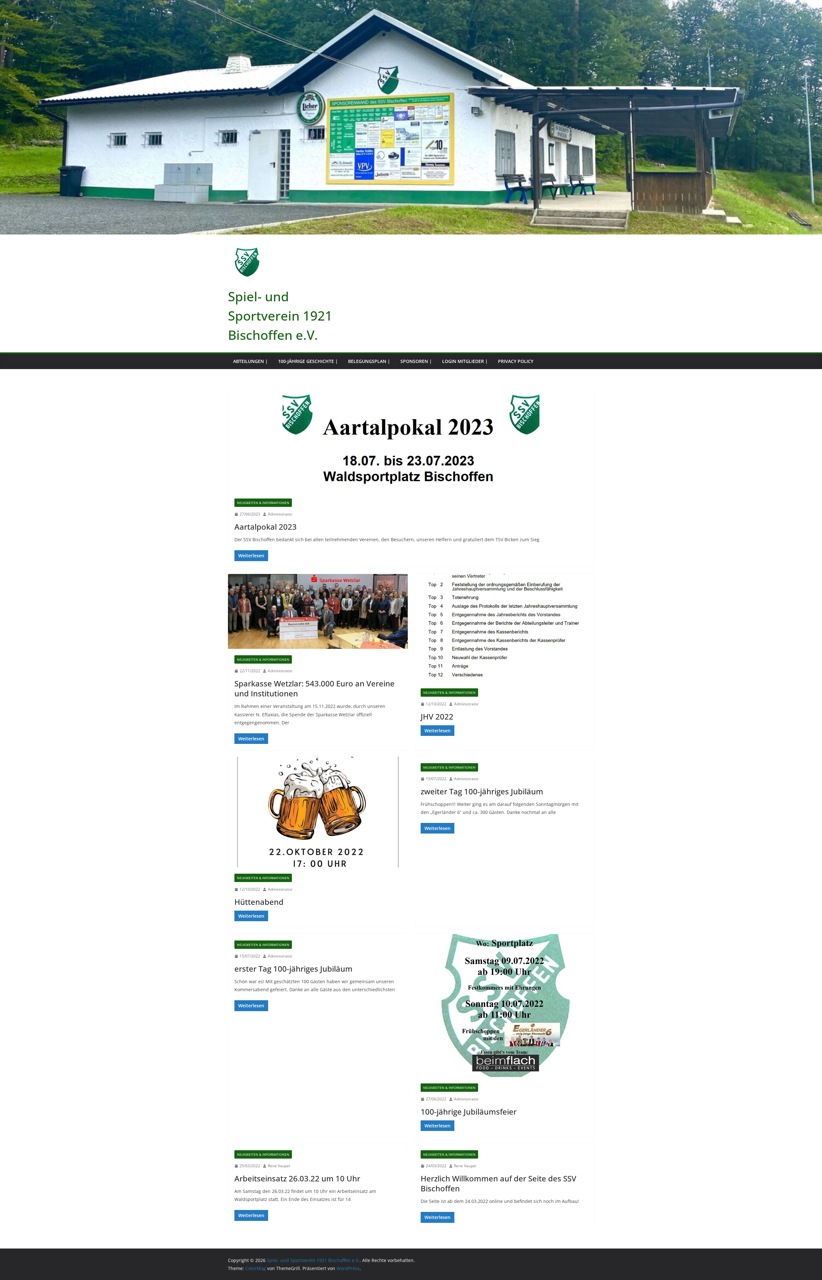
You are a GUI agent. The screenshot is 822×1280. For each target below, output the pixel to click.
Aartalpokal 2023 (265, 526)
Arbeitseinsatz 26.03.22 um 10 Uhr (297, 1178)
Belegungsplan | (369, 361)
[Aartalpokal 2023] (411, 440)
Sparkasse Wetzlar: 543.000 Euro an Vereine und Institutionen (314, 688)
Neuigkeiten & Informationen (263, 502)
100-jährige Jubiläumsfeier (469, 1111)
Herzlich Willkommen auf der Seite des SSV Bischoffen (498, 1183)
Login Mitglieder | (465, 361)
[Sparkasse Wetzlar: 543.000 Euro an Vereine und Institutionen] (318, 611)
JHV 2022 (437, 716)
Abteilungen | (250, 361)
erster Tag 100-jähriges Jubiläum (293, 968)
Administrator (280, 514)
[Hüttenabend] (318, 812)
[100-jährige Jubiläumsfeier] (504, 1005)
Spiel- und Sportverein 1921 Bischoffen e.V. (280, 315)
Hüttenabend (259, 901)
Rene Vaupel (279, 1166)
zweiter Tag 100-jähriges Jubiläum (482, 791)
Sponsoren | (416, 361)
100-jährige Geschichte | (308, 361)
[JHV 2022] (504, 628)
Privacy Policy (515, 361)
